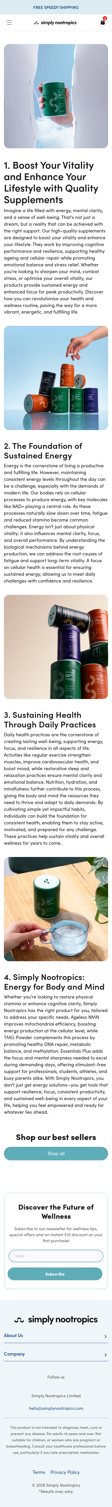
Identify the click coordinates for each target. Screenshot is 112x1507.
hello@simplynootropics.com (56, 1408)
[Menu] (9, 22)
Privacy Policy (65, 1472)
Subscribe (55, 1274)
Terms (39, 1472)
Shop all (56, 1153)
